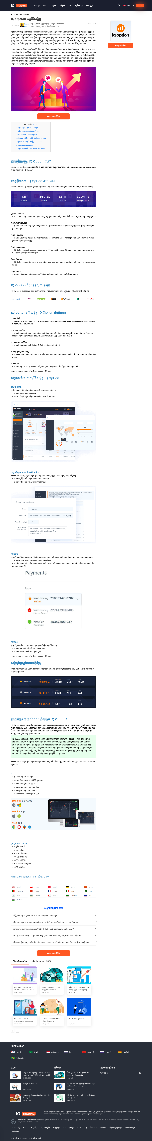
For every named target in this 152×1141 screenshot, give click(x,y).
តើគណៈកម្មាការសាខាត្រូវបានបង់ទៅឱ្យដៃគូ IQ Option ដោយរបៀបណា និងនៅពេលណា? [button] (43, 929)
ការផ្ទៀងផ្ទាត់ (56, 1128)
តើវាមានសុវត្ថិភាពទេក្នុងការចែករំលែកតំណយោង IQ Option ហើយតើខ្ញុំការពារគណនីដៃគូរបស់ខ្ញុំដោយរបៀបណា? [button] (51, 942)
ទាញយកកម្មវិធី (45, 1128)
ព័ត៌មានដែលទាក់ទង (20, 961)
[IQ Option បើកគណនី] (15, 1086)
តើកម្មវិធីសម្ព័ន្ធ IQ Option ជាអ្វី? (27, 128)
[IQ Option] (121, 40)
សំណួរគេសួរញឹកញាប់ (115, 1128)
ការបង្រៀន (89, 5)
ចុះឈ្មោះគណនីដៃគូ (120, 45)
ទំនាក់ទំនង (93, 1128)
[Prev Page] (12, 1031)
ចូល (44, 5)
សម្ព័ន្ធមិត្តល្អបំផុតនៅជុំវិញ (24, 145)
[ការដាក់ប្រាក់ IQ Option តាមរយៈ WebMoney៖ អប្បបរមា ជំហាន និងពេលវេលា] (25, 975)
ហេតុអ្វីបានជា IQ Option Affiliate (28, 131)
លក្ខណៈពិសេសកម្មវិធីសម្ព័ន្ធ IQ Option (29, 141)
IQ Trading (16, 1128)
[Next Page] (17, 1031)
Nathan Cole (26, 25)
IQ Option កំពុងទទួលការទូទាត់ (26, 135)
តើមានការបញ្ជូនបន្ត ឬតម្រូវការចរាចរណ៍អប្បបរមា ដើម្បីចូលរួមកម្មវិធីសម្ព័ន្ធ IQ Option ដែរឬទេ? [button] (45, 922)
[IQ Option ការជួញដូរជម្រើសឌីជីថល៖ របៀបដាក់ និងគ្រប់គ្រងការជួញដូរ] (59, 1086)
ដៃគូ (86, 1128)
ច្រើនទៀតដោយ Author (41, 961)
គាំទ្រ (24, 1128)
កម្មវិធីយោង (15, 1131)
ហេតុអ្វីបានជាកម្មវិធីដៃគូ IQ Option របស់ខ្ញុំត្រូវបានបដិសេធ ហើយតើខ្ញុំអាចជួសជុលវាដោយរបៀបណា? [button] (47, 935)
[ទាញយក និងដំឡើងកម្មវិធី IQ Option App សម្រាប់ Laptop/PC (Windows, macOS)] (15, 1075)
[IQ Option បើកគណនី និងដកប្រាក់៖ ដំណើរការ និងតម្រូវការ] (52, 1007)
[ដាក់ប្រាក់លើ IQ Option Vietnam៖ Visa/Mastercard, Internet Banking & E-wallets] (25, 1007)
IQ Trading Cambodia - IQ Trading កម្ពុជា (26, 1138)
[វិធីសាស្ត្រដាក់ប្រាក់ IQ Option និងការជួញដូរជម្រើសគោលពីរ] (52, 975)
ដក (70, 5)
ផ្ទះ (12, 14)
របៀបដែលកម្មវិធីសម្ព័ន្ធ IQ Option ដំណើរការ (31, 138)
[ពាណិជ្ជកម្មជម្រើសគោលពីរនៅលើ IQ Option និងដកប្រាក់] (15, 1098)
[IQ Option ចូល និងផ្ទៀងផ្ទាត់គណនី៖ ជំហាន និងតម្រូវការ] (59, 1098)
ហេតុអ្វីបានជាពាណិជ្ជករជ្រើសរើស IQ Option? (31, 148)
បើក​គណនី (103, 1128)
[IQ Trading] (26, 1113)
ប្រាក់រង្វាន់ (53, 5)
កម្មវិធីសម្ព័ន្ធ (79, 5)
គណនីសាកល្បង (130, 1128)
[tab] (53, 916)
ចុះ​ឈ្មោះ (71, 1128)
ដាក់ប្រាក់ (62, 5)
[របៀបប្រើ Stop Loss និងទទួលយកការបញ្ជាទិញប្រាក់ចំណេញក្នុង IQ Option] (79, 975)
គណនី (79, 1128)
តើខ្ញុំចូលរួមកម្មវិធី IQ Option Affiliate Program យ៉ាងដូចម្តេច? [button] (35, 915)
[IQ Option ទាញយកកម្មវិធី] (79, 1007)
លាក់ (35, 124)
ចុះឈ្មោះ (37, 5)
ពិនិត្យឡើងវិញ (33, 1128)
